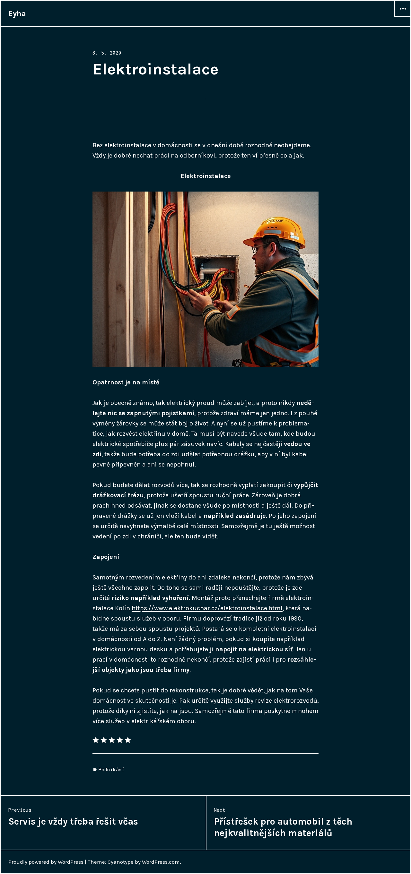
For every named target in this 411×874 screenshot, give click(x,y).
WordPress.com (161, 862)
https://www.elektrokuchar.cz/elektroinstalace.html (207, 608)
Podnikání (112, 769)
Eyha (17, 13)
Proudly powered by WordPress (45, 862)
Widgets (402, 16)
